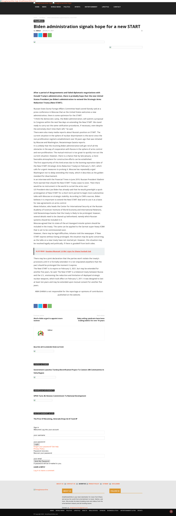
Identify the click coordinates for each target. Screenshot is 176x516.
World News (56, 7)
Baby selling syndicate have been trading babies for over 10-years (90, 319)
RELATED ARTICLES (41, 347)
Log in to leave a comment (44, 470)
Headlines (42, 17)
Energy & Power (41, 364)
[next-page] (35, 423)
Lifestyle (105, 7)
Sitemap (105, 484)
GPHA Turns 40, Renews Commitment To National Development (60, 396)
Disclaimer (116, 484)
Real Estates (93, 510)
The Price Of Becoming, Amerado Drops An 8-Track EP (55, 419)
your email (38, 459)
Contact (117, 7)
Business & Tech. (113, 510)
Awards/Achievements (44, 390)
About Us (59, 484)
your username (39, 435)
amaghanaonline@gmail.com (79, 507)
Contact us (71, 484)
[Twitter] (36, 12)
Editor (38, 31)
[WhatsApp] (50, 35)
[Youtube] (37, 12)
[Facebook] (34, 12)
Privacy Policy (39, 449)
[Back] (34, 425)
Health (84, 510)
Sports (77, 7)
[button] (140, 5)
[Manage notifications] (171, 511)
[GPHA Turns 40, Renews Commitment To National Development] (69, 383)
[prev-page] (34, 423)
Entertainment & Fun (44, 413)
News (44, 7)
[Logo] (43, 3)
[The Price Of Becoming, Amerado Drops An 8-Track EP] (69, 406)
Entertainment (91, 7)
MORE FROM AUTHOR (56, 347)
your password (39, 442)
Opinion (102, 510)
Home (37, 7)
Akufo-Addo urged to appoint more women (48, 319)
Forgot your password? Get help (46, 447)
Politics (67, 7)
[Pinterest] (45, 35)
